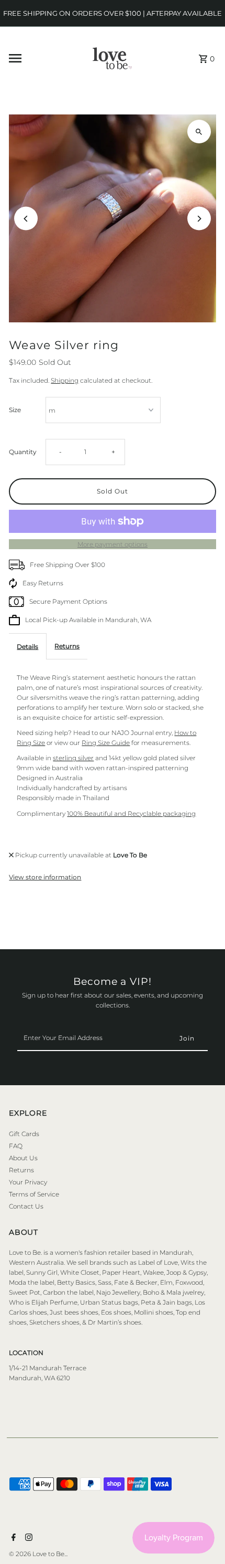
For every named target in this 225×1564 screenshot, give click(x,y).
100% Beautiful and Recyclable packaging (131, 813)
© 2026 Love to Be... (38, 1554)
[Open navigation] (38, 58)
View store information (45, 877)
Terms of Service (34, 1194)
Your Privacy (28, 1182)
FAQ (15, 1146)
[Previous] (26, 218)
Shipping (64, 380)
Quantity (23, 452)
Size (15, 410)
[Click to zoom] (199, 131)
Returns (67, 646)
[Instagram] (27, 1538)
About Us (23, 1158)
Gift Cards (24, 1134)
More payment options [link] (112, 544)
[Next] (199, 218)
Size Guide (114, 743)
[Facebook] (12, 1538)
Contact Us (26, 1206)
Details (27, 646)
